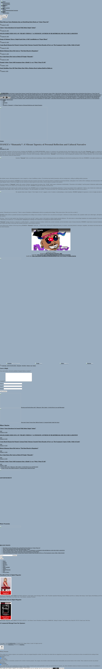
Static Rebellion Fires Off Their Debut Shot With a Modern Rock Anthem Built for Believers (26, 68)
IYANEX (24, 365)
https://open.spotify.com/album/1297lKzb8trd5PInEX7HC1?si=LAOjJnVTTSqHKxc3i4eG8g (54, 256)
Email (1, 386)
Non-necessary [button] (3, 663)
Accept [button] (54, 668)
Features (4, 562)
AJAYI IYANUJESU (11, 365)
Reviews (5, 563)
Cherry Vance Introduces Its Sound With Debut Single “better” (18, 27)
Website (1, 388)
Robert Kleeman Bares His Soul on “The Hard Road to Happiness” (19, 51)
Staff (1, 147)
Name (1, 383)
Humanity (19, 365)
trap (31, 365)
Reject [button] (57, 668)
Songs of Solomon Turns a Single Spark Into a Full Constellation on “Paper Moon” (24, 39)
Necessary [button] (2, 656)
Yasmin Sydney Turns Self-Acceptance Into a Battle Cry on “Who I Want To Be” (23, 62)
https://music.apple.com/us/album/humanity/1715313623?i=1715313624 (53, 254)
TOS (4, 571)
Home (4, 561)
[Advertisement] (51, 82)
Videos (4, 568)
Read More (61, 668)
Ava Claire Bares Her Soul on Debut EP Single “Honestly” (16, 56)
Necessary (4, 658)
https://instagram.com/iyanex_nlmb (54, 253)
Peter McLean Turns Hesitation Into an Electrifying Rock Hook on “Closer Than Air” (24, 22)
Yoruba (34, 365)
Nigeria (28, 365)
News (4, 566)
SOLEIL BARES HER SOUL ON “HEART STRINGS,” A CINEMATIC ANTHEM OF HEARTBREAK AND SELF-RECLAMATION (39, 33)
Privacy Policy (6, 572)
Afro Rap (4, 365)
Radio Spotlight (6, 567)
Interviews (5, 564)
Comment (2, 381)
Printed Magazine (6, 569)
